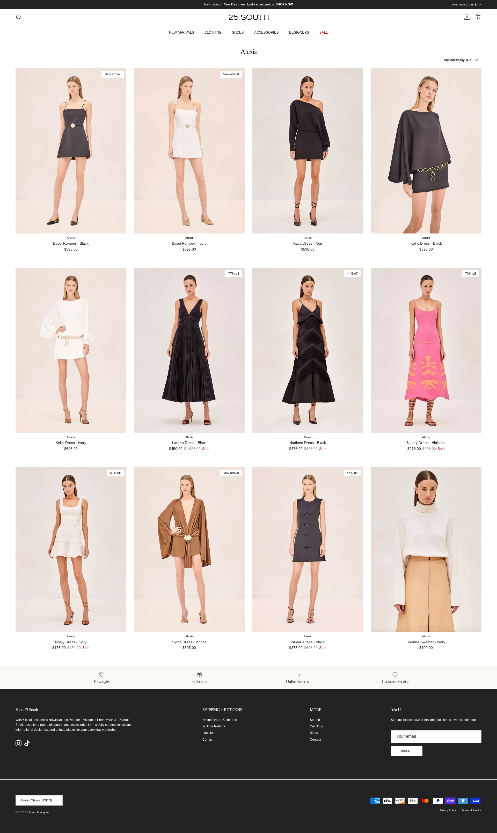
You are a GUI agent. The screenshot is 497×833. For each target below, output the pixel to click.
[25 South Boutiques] (249, 17)
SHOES (238, 32)
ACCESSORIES (266, 32)
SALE (323, 32)
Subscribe (407, 750)
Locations (209, 733)
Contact (207, 739)
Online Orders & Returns (219, 720)
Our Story (316, 726)
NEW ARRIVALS (181, 32)
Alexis (71, 237)
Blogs (314, 733)
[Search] (19, 17)
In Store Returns (213, 726)
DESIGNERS (299, 32)
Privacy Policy (448, 810)
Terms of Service (471, 810)
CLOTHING (213, 32)
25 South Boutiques (37, 812)
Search (315, 720)
